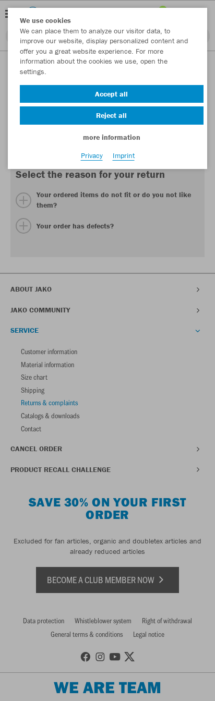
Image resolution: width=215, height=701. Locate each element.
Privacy (92, 155)
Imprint (124, 155)
